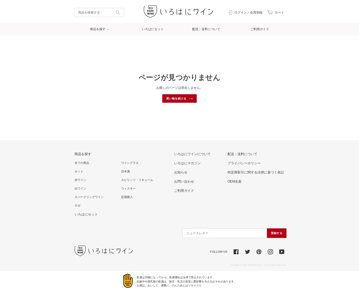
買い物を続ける (176, 98)
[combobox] (99, 12)
